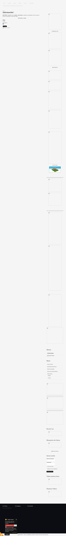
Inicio (4, 3)
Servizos (25, 3)
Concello (9, 3)
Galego (52, 353)
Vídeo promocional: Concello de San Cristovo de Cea (13, 5)
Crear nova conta (50, 466)
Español (8, 27)
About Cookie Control (6, 519)
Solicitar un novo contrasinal (52, 468)
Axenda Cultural (50, 364)
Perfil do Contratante (50, 369)
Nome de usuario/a (50, 458)
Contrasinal (49, 462)
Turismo (14, 3)
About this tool (15, 532)
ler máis (7, 534)
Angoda (49, 375)
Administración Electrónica (52, 366)
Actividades (31, 3)
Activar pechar (16, 519)
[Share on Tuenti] (3, 24)
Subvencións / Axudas (22, 18)
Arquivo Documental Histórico (52, 371)
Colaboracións (49, 373)
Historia (20, 3)
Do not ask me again (10, 527)
